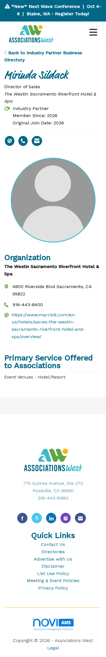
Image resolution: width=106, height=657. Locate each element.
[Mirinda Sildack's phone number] (23, 141)
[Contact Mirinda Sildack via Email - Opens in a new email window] (37, 141)
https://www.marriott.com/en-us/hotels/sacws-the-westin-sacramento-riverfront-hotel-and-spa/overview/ (48, 325)
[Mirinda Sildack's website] (9, 141)
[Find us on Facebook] (22, 518)
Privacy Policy (53, 588)
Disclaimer (53, 566)
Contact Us (53, 544)
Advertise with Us (53, 559)
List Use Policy (53, 573)
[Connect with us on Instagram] (65, 518)
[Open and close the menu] (79, 32)
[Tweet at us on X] (37, 518)
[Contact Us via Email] (80, 518)
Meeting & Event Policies (53, 580)
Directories (53, 551)
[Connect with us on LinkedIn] (51, 518)
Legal (53, 647)
